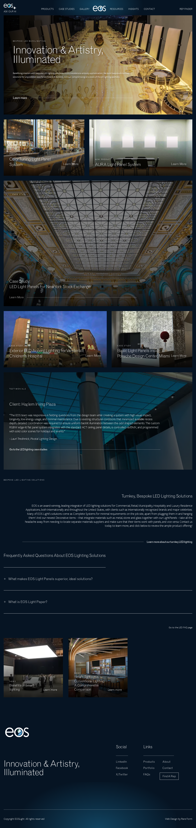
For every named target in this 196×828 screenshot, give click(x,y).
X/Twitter (122, 774)
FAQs (146, 774)
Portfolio (149, 768)
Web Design (171, 819)
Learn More (16, 297)
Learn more (20, 98)
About (166, 761)
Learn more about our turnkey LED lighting (169, 542)
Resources (116, 9)
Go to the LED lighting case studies (28, 449)
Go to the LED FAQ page (180, 627)
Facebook (122, 768)
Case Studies (66, 9)
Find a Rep (169, 776)
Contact (149, 9)
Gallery (84, 9)
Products (47, 9)
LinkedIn (121, 761)
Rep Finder (186, 9)
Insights (133, 9)
